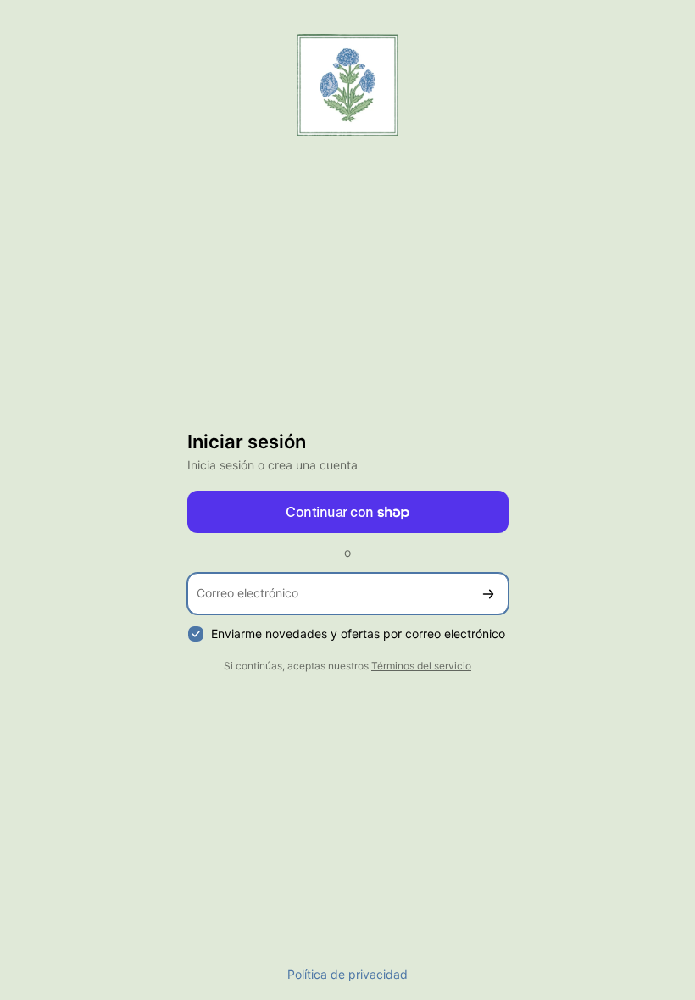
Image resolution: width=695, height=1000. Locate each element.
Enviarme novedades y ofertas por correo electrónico (358, 633)
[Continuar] (488, 593)
